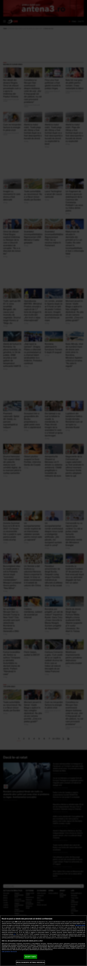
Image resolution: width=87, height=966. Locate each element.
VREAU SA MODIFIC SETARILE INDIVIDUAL (30, 962)
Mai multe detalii (80, 925)
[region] (43, 940)
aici (15, 934)
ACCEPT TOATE (30, 957)
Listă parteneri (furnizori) (9, 951)
